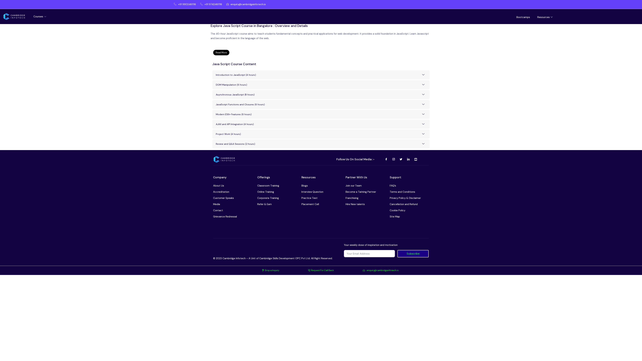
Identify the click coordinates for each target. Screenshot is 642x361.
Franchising (352, 198)
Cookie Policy (397, 210)
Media (216, 204)
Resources (543, 17)
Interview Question (312, 192)
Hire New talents (355, 204)
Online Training (265, 192)
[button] (321, 52)
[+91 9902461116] (184, 4)
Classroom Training (268, 185)
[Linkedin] (408, 159)
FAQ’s (393, 185)
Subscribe (413, 253)
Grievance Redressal (225, 216)
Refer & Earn (264, 204)
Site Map (395, 216)
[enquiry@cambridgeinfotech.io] (245, 4)
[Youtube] (415, 159)
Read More (221, 52)
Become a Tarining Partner (361, 192)
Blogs (304, 185)
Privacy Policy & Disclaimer (405, 198)
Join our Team (354, 185)
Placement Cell (310, 204)
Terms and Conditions (402, 192)
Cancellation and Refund (404, 204)
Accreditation (221, 192)
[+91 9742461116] (210, 4)
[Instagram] (393, 159)
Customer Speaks (223, 198)
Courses (38, 16)
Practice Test (309, 198)
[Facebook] (386, 159)
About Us (218, 185)
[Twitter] (400, 159)
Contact (218, 210)
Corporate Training (268, 198)
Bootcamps (523, 17)
